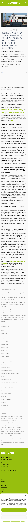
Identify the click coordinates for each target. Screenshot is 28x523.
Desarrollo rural (5, 364)
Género (3, 376)
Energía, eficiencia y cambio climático (10, 373)
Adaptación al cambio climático (11, 416)
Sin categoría (4, 405)
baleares (21, 418)
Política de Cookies (6, 521)
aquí (12, 120)
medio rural (4, 433)
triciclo (23, 442)
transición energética (12, 442)
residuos (21, 437)
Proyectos (4, 390)
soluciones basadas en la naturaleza (13, 440)
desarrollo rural (5, 425)
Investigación (16, 431)
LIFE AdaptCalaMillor (6, 379)
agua (20, 416)
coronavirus (13, 424)
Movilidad (3, 385)
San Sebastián (20, 438)
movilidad (10, 433)
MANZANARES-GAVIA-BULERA (9, 382)
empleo (14, 427)
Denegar (14, 514)
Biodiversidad (4, 336)
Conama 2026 (4, 350)
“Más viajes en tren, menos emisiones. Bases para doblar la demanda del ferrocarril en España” (13, 112)
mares (22, 431)
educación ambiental (6, 427)
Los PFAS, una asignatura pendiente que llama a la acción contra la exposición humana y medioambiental (13, 310)
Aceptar (14, 510)
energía (19, 427)
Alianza (16, 418)
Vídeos (2, 492)
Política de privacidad (15, 521)
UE (2, 444)
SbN (2, 440)
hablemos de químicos (7, 431)
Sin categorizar (5, 408)
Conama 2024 (4, 347)
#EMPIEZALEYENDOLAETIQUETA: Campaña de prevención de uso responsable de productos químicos (13, 304)
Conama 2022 (4, 344)
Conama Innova (5, 356)
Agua (2, 330)
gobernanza (9, 429)
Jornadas (3, 481)
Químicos (3, 396)
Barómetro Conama (6, 420)
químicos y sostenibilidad (7, 437)
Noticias (3, 489)
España (3, 429)
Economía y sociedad (6, 370)
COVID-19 (19, 424)
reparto (17, 437)
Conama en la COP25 (6, 353)
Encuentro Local (5, 477)
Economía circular (5, 367)
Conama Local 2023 (6, 359)
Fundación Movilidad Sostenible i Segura (12, 109)
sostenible (4, 442)
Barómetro (4, 333)
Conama (3, 475)
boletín (10, 422)
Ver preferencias (14, 518)
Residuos (3, 402)
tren (20, 442)
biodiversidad (4, 422)
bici (12, 420)
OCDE (19, 433)
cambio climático (17, 422)
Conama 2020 (4, 341)
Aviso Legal (23, 521)
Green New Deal (16, 429)
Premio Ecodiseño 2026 (7, 388)
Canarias (3, 424)
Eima (2, 479)
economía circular (14, 425)
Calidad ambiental (5, 339)
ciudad (8, 424)
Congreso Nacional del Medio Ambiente (11, 362)
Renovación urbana (6, 399)
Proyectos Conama (6, 393)
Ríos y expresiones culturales (8, 438)
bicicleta (16, 420)
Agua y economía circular (7, 418)
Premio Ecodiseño (5, 435)
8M (2, 416)
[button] (26, 495)
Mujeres (15, 433)
